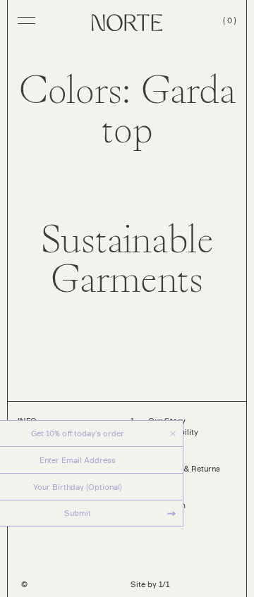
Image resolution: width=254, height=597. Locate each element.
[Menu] (26, 20)
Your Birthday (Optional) (77, 487)
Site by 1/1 (150, 584)
